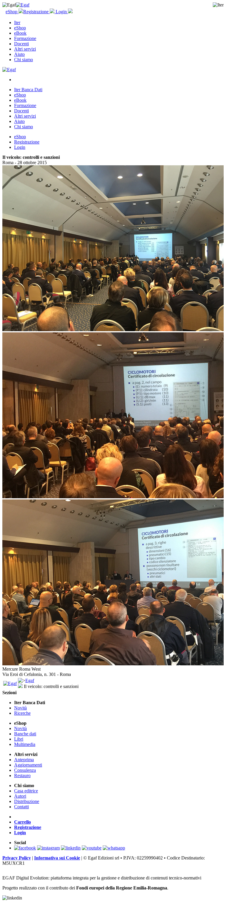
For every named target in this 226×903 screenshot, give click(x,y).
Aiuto (19, 54)
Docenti (21, 43)
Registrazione (36, 11)
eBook (20, 33)
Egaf (29, 680)
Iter (17, 22)
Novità (20, 707)
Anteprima (24, 759)
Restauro (22, 775)
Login (61, 11)
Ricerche (22, 713)
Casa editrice (26, 790)
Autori (20, 796)
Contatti (21, 806)
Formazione (25, 38)
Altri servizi (25, 48)
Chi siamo (23, 59)
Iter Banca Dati (28, 89)
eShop (12, 11)
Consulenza (25, 770)
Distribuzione (26, 801)
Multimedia (24, 744)
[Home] (22, 4)
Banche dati (25, 733)
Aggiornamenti (28, 764)
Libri (18, 739)
